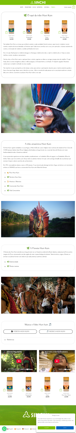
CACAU (34, 7)
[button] (67, 7)
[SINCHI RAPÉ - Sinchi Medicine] (38, 2)
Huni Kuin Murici (64, 37)
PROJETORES (28, 7)
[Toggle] (5, 173)
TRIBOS (53, 7)
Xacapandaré (29, 37)
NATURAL (46, 7)
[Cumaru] (11, 27)
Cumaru (11, 37)
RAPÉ (21, 7)
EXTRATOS (39, 7)
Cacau (46, 37)
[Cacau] (47, 27)
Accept (46, 428)
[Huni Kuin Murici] (64, 27)
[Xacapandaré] (29, 27)
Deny (64, 428)
